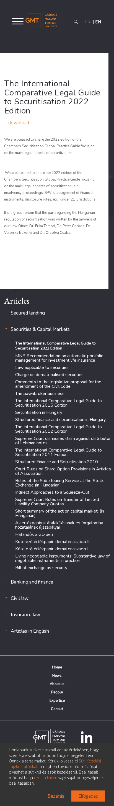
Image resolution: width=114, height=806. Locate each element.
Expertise (57, 700)
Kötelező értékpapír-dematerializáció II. (52, 542)
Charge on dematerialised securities (49, 375)
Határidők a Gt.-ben (34, 534)
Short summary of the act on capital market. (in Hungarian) (59, 513)
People (57, 692)
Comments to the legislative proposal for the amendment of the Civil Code (58, 384)
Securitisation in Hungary (38, 412)
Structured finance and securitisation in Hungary (60, 420)
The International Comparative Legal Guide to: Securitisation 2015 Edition (59, 403)
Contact (57, 708)
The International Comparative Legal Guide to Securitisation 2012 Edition (58, 429)
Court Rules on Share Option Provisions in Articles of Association (63, 471)
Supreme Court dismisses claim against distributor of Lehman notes (63, 440)
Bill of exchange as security (41, 568)
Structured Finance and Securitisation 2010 (56, 462)
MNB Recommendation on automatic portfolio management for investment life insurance (59, 358)
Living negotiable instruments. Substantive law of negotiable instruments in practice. (62, 558)
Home (57, 667)
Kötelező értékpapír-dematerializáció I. (52, 549)
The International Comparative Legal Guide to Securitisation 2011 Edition (58, 452)
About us (57, 683)
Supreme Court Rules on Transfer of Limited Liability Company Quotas (57, 501)
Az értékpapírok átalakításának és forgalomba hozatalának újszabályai (59, 525)
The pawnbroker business (39, 394)
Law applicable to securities (42, 367)
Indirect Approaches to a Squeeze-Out (52, 492)
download (18, 123)
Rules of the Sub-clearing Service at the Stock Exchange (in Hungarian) (59, 483)
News (57, 675)
